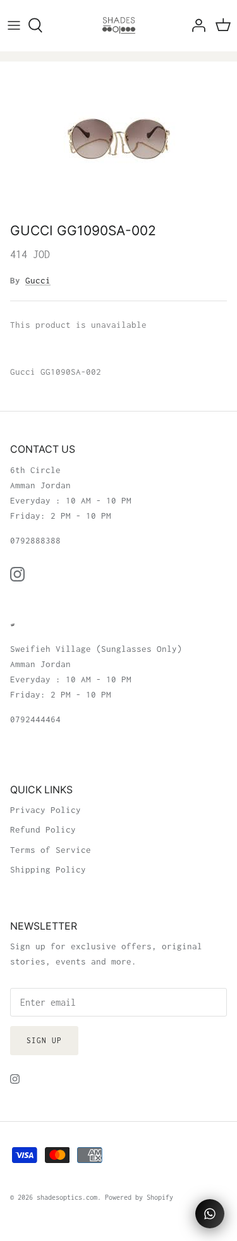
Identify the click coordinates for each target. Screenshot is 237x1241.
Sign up (44, 1040)
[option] (118, 139)
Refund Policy (43, 829)
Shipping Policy (48, 869)
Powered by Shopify (139, 1197)
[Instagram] (17, 574)
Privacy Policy (45, 810)
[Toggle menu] (14, 25)
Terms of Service (50, 850)
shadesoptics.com (67, 1197)
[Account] (195, 25)
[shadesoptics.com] (119, 25)
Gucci (38, 280)
